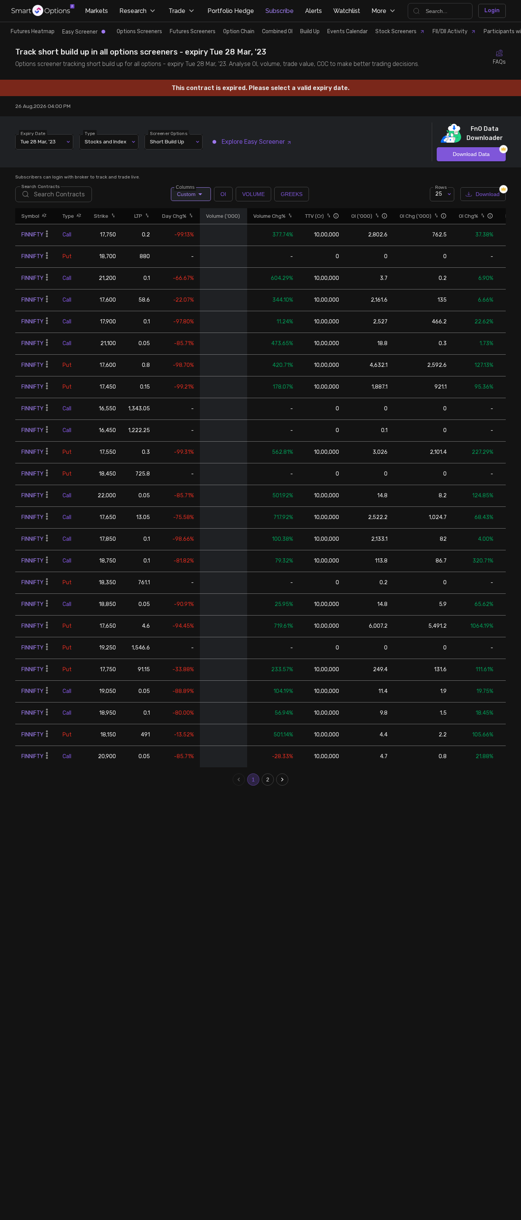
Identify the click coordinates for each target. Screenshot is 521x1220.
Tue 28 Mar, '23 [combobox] (38, 141)
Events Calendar (347, 31)
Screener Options (168, 133)
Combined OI (277, 31)
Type (90, 133)
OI (223, 194)
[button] (43, 216)
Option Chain (238, 31)
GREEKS (291, 194)
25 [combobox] (438, 194)
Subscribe (279, 10)
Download (488, 194)
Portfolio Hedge (230, 10)
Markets (96, 10)
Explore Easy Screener (253, 141)
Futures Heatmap (33, 31)
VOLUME (253, 194)
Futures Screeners (192, 31)
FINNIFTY (32, 234)
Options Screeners (139, 31)
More (378, 10)
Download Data (471, 154)
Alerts (313, 10)
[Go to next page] (282, 779)
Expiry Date (33, 133)
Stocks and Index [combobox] (105, 141)
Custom (186, 192)
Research (132, 10)
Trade (177, 10)
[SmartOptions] (42, 11)
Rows (441, 187)
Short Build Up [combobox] (167, 141)
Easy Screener (80, 32)
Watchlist (346, 10)
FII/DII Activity (450, 31)
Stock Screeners (395, 31)
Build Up (310, 31)
